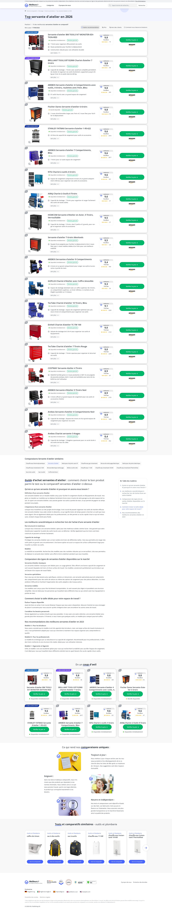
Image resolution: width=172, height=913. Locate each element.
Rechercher (142, 5)
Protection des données (140, 882)
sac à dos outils (53, 836)
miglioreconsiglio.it (45, 892)
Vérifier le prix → (132, 40)
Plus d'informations (140, 1)
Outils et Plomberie (50, 11)
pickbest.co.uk (73, 892)
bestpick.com (86, 892)
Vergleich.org (31, 892)
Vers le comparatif (35, 862)
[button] (146, 848)
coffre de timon (33, 836)
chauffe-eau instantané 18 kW (116, 836)
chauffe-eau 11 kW (95, 836)
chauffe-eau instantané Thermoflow (137, 836)
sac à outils (72, 836)
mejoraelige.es (60, 892)
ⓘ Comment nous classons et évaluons (135, 27)
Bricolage (41, 11)
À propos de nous (65, 5)
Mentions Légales (45, 897)
